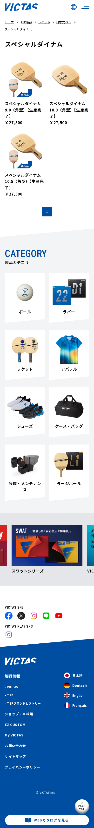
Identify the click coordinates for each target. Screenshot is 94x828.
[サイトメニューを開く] (85, 7)
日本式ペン (63, 22)
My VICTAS (14, 735)
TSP (10, 695)
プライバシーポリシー (22, 767)
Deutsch (79, 685)
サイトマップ (15, 756)
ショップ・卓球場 (19, 713)
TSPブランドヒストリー (24, 703)
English (78, 695)
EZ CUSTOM (15, 724)
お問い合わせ (15, 745)
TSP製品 (26, 22)
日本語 (77, 675)
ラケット (44, 22)
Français (79, 705)
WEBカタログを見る (51, 820)
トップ (9, 22)
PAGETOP (82, 807)
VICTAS (12, 687)
